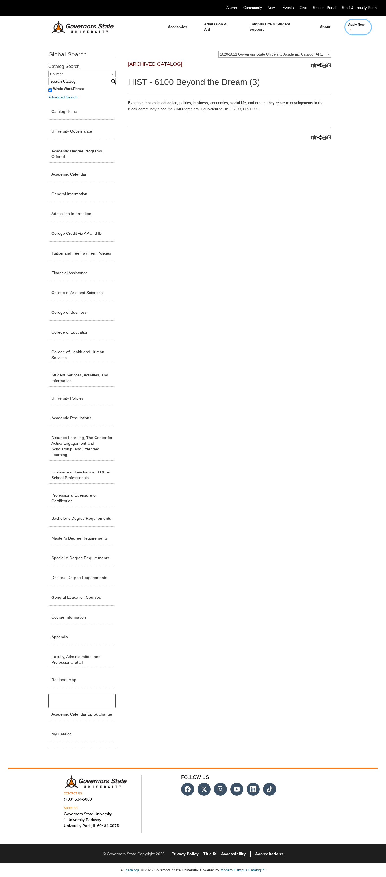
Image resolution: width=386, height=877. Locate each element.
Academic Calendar (68, 174)
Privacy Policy (185, 854)
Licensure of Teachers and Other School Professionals (80, 475)
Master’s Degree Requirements (79, 538)
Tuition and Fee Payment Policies (81, 253)
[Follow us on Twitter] (204, 789)
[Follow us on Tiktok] (269, 789)
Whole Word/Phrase (69, 89)
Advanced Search (62, 97)
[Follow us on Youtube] (236, 789)
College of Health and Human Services (77, 355)
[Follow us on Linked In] (253, 789)
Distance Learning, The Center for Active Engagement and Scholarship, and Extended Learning (81, 446)
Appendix (59, 637)
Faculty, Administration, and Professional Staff (76, 659)
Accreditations (269, 854)
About (325, 27)
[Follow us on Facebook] (187, 789)
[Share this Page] (319, 66)
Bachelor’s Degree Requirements (81, 518)
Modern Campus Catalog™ (242, 870)
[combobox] (274, 54)
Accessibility (233, 854)
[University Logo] (78, 27)
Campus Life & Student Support (270, 27)
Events (288, 8)
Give (303, 8)
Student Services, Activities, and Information (79, 378)
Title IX (209, 854)
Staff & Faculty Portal (360, 8)
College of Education (69, 332)
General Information (69, 194)
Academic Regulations (71, 418)
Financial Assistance (69, 273)
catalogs (133, 870)
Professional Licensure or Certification (74, 498)
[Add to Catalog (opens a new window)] (313, 65)
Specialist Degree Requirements (80, 558)
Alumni (232, 8)
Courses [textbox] (57, 74)
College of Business (69, 312)
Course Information (68, 617)
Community (252, 8)
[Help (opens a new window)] (329, 65)
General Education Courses (76, 597)
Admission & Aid (215, 27)
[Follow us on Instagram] (220, 789)
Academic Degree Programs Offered (76, 154)
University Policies (67, 398)
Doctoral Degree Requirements (79, 577)
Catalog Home (64, 111)
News (272, 8)
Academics (177, 27)
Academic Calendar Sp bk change (81, 714)
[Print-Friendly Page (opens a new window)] (324, 65)
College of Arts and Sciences (77, 292)
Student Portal (324, 8)
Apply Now (356, 27)
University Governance (71, 131)
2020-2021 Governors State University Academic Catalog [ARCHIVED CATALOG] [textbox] (275, 54)
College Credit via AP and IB (76, 233)
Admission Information (71, 213)
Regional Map (63, 680)
